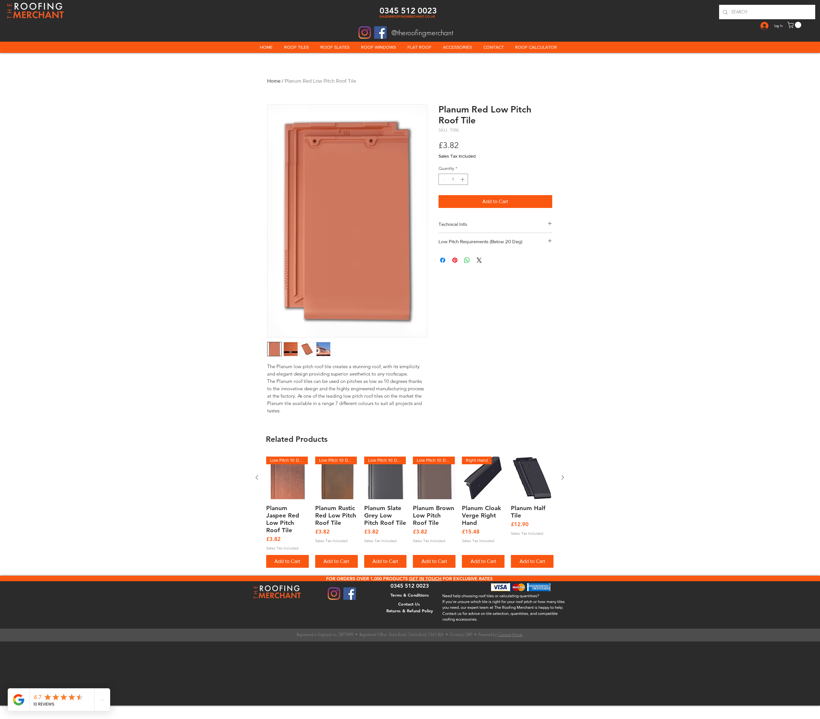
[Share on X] (479, 260)
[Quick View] (532, 478)
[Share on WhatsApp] (467, 260)
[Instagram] (364, 32)
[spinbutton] (453, 179)
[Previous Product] (257, 477)
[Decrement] (443, 179)
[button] (795, 25)
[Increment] (463, 179)
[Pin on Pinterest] (455, 260)
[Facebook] (380, 32)
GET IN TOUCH (425, 579)
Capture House (510, 634)
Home (274, 81)
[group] (410, 512)
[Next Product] (563, 477)
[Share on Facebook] (443, 260)
